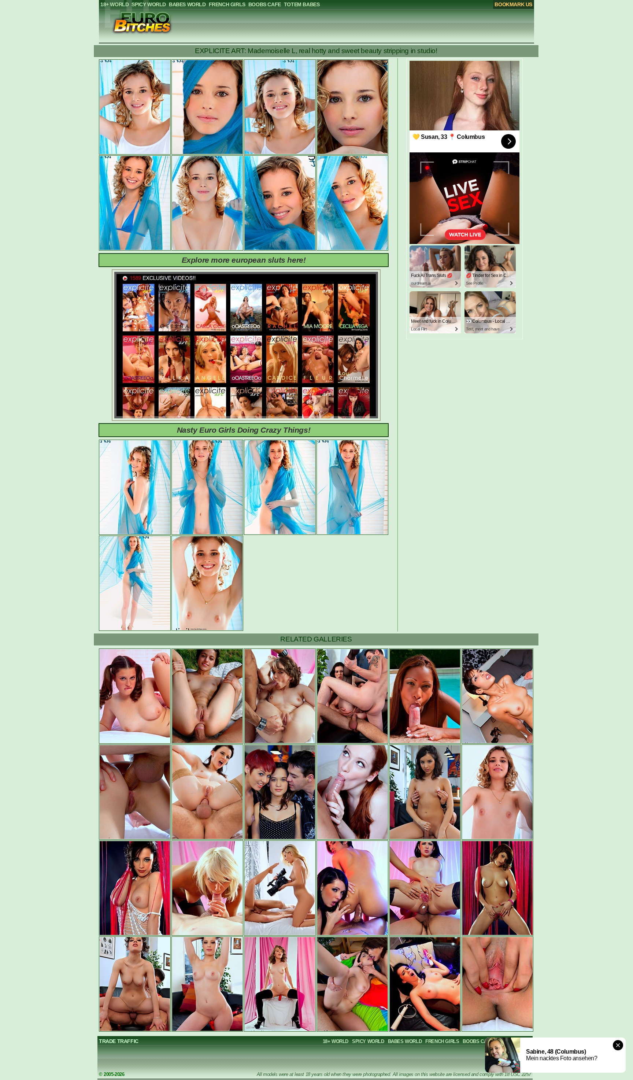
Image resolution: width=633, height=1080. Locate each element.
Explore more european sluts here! (244, 260)
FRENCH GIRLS (442, 1041)
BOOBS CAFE (478, 1041)
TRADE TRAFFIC (118, 1041)
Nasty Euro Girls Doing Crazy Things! (244, 430)
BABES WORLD (405, 1041)
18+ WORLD (335, 1041)
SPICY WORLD (368, 1041)
